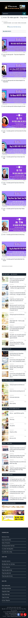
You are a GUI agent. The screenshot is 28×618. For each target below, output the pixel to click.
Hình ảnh (9, 443)
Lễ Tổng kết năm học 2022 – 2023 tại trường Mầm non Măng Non (17, 486)
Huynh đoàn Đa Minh (6, 539)
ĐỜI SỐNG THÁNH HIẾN (8, 380)
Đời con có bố (13, 438)
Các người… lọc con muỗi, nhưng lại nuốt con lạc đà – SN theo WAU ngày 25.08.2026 (18, 336)
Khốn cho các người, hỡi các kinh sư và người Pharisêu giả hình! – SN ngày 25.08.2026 (17, 328)
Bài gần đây (14, 274)
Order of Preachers (6, 542)
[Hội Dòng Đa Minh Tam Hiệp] (14, 7)
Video (4, 443)
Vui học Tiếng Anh (6, 600)
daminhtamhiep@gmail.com (12, 611)
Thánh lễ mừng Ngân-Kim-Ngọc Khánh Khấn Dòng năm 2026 (17, 456)
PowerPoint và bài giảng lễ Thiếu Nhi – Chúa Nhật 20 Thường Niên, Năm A (17, 375)
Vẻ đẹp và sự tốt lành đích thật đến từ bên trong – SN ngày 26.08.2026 (18, 293)
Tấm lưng (12, 419)
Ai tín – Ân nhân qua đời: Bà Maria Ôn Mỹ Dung (13, 234)
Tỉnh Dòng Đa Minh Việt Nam (8, 545)
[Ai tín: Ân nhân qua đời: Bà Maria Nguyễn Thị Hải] (14, 97)
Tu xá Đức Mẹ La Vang (7, 551)
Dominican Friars (5, 536)
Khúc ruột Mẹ (13, 403)
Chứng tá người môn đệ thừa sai (17, 314)
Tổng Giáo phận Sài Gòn (7, 576)
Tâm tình (5, 408)
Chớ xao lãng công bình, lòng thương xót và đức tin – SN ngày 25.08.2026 (17, 344)
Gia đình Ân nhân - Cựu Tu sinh (10, 22)
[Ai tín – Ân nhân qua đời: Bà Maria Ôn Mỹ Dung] (14, 225)
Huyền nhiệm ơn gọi (14, 408)
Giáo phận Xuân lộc (6, 561)
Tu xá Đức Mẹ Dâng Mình (7, 548)
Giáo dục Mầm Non (7, 474)
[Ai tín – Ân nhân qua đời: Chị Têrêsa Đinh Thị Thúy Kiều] (14, 121)
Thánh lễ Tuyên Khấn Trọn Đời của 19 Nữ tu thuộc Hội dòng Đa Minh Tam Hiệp (18, 449)
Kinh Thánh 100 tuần (6, 588)
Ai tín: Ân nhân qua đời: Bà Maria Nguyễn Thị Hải (14, 106)
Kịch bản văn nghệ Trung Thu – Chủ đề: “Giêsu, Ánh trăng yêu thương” (17, 367)
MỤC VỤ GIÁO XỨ (7, 349)
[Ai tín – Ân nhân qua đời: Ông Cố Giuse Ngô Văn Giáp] (14, 147)
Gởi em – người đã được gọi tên (17, 413)
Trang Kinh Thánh (6, 591)
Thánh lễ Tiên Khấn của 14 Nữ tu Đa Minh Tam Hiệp (18, 462)
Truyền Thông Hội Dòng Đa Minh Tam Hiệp (16, 616)
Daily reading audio (6, 585)
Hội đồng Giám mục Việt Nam (8, 564)
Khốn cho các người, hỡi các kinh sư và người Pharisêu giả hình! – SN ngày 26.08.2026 (17, 280)
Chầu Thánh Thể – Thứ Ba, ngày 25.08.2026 (17, 321)
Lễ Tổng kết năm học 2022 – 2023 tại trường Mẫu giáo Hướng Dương (17, 479)
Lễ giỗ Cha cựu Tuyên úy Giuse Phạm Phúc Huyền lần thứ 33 (17, 299)
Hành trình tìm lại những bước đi (17, 391)
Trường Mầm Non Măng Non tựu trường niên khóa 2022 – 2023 (17, 492)
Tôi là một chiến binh (14, 397)
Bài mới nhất (6, 274)
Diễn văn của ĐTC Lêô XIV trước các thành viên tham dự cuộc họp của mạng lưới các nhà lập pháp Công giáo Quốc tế (17, 308)
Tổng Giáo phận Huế (6, 573)
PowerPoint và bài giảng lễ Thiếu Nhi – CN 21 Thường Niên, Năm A (17, 360)
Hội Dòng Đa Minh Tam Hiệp (16, 614)
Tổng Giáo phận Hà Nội (7, 570)
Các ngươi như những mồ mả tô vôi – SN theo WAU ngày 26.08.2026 (18, 287)
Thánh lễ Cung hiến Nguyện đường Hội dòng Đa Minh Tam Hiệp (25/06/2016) (18, 469)
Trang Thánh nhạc (6, 594)
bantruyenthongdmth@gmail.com (16, 613)
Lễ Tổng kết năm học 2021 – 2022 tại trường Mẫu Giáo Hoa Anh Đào (18, 498)
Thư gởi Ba (12, 425)
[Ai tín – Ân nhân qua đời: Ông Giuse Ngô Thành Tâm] (14, 199)
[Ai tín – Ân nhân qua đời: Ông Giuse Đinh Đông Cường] (14, 173)
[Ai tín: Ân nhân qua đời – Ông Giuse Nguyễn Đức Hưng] (14, 45)
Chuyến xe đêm (13, 432)
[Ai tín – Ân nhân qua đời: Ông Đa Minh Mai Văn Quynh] (14, 250)
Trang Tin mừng (5, 597)
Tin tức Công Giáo (6, 567)
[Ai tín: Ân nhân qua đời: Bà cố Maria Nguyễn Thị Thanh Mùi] (14, 71)
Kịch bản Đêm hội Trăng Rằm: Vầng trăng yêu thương (17, 354)
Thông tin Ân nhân (22, 22)
